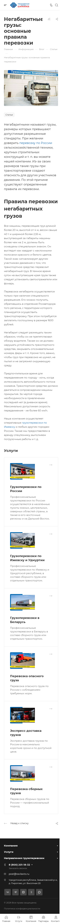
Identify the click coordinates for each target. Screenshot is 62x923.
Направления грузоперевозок (24, 858)
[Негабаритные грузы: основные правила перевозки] (31, 87)
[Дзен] (23, 892)
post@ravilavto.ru (19, 873)
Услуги (8, 851)
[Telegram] (15, 892)
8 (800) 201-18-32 (19, 864)
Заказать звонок (18, 868)
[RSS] (49, 18)
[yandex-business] (31, 892)
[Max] (39, 892)
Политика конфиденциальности (22, 908)
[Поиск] (56, 5)
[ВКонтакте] (7, 892)
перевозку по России (35, 143)
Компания (11, 845)
